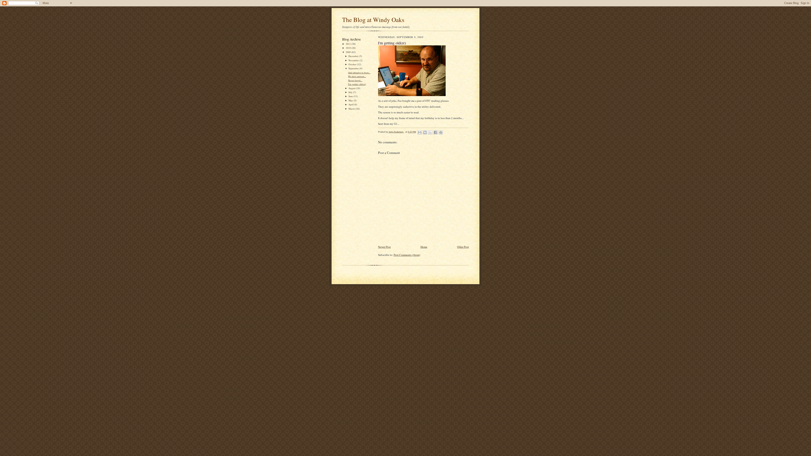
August (352, 88)
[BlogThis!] (425, 132)
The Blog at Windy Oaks (373, 19)
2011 (348, 43)
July (350, 92)
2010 (348, 47)
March (351, 108)
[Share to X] (430, 132)
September (353, 68)
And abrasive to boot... (359, 72)
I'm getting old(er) (357, 84)
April (351, 104)
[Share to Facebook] (435, 132)
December (353, 56)
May (351, 100)
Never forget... (355, 80)
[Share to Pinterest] (441, 132)
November (353, 60)
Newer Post (384, 247)
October (352, 64)
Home (423, 247)
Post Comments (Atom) (407, 255)
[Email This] (420, 132)
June (351, 96)
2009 (348, 52)
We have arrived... (357, 76)
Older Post (463, 247)
